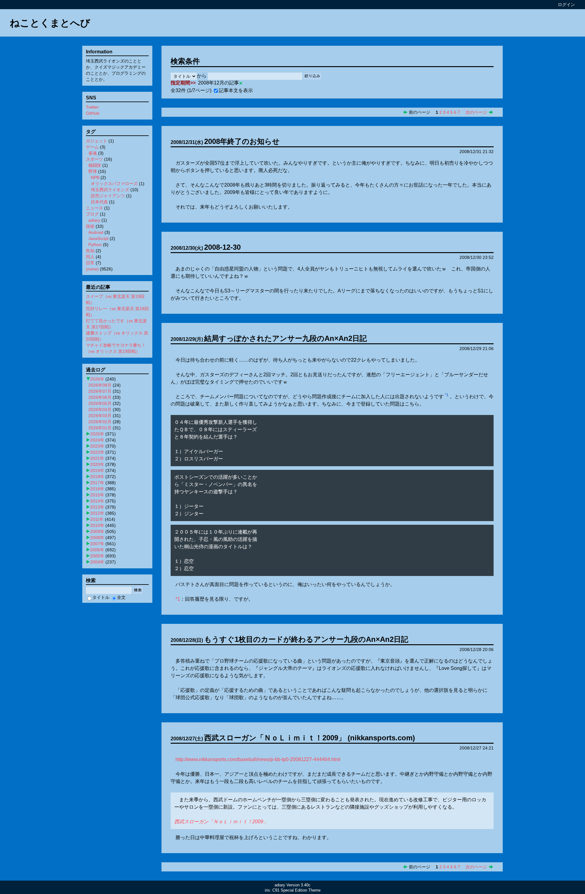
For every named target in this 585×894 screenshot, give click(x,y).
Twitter (92, 107)
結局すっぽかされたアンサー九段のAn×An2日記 (285, 338)
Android (95, 232)
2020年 (97, 464)
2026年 (97, 379)
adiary (94, 220)
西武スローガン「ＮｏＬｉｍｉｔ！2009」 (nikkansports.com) (309, 738)
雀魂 (92, 153)
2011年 (97, 519)
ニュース (94, 208)
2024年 (97, 440)
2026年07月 (100, 391)
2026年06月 (100, 397)
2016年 (97, 488)
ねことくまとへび (50, 22)
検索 (138, 590)
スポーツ (94, 159)
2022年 (97, 452)
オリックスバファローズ (114, 183)
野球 (92, 171)
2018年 (97, 476)
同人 (90, 256)
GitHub (92, 113)
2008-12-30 (222, 247)
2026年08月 (100, 385)
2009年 (97, 531)
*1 (446, 395)
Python (95, 244)
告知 (90, 250)
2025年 (97, 433)
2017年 (97, 482)
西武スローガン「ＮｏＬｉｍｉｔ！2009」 (221, 821)
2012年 (97, 513)
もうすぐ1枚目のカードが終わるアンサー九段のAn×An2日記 (306, 639)
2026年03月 (100, 415)
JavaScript (98, 238)
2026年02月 (100, 421)
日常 (90, 262)
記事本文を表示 (236, 90)
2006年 (97, 549)
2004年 (97, 562)
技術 (90, 226)
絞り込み (312, 76)
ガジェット (96, 140)
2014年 (97, 501)
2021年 (97, 458)
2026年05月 (100, 403)
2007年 (97, 543)
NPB (95, 177)
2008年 (97, 537)
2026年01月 (100, 427)
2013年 (97, 507)
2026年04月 (100, 409)
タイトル (100, 597)
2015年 (97, 494)
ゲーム (92, 147)
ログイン (566, 4)
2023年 (97, 446)
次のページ (476, 112)
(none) (92, 268)
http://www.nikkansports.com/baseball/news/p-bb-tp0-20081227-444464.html (258, 759)
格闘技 (94, 165)
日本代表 (99, 201)
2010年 (97, 525)
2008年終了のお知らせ (242, 141)
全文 (121, 597)
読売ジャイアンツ (108, 195)
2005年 (97, 555)
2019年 (97, 470)
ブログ (92, 214)
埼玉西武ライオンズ (110, 189)
